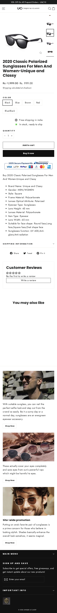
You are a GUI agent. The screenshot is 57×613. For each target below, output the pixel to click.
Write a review (28, 280)
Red (38, 102)
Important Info (14, 590)
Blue (17, 102)
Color (7, 97)
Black (7, 102)
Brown (28, 102)
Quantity (9, 131)
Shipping (7, 87)
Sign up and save (15, 563)
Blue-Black (10, 110)
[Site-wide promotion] (28, 501)
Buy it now (28, 153)
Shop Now (9, 426)
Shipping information (18, 244)
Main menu (10, 553)
